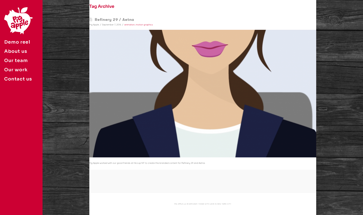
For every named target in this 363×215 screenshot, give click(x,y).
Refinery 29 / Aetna (114, 19)
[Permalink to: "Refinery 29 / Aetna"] (202, 94)
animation (129, 24)
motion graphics (144, 24)
